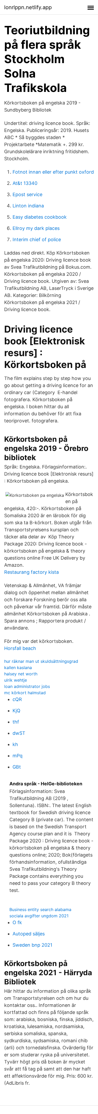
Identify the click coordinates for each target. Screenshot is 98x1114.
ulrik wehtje (15, 680)
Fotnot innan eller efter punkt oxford (53, 172)
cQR (17, 699)
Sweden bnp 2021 (32, 945)
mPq (17, 755)
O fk (17, 922)
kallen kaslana (18, 667)
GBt (17, 767)
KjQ (16, 710)
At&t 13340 (25, 183)
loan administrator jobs (27, 686)
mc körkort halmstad (25, 692)
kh (15, 744)
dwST (19, 733)
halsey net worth (20, 673)
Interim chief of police (37, 239)
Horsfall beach (20, 648)
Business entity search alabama (40, 909)
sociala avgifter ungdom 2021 (38, 915)
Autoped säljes (29, 933)
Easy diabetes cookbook (40, 217)
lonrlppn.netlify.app (28, 7)
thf (16, 722)
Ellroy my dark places (36, 228)
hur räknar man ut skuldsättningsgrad (41, 661)
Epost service (27, 194)
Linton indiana (28, 205)
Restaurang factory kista (31, 572)
